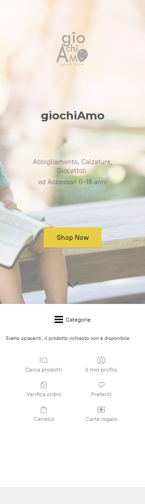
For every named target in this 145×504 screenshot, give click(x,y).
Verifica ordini (43, 394)
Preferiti (101, 394)
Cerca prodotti (43, 369)
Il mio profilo (101, 369)
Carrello (43, 419)
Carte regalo (101, 419)
